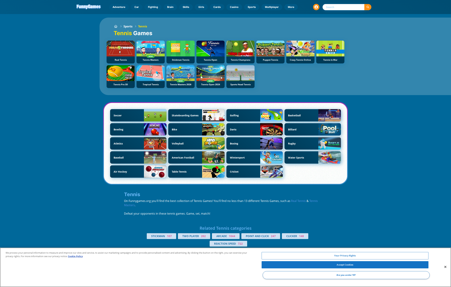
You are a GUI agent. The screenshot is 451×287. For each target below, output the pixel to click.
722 (240, 243)
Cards (217, 6)
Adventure (119, 6)
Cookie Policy (75, 256)
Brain (170, 6)
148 (301, 236)
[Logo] (88, 7)
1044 (232, 236)
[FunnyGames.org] (116, 26)
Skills (186, 6)
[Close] (445, 267)
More (291, 6)
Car (136, 6)
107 (169, 236)
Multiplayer (272, 6)
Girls (201, 6)
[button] (316, 7)
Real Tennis (298, 201)
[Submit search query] (367, 7)
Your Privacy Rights (345, 255)
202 (203, 236)
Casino (234, 6)
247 (273, 236)
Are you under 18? (346, 275)
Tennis (142, 26)
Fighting (153, 6)
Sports (252, 6)
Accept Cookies (345, 264)
